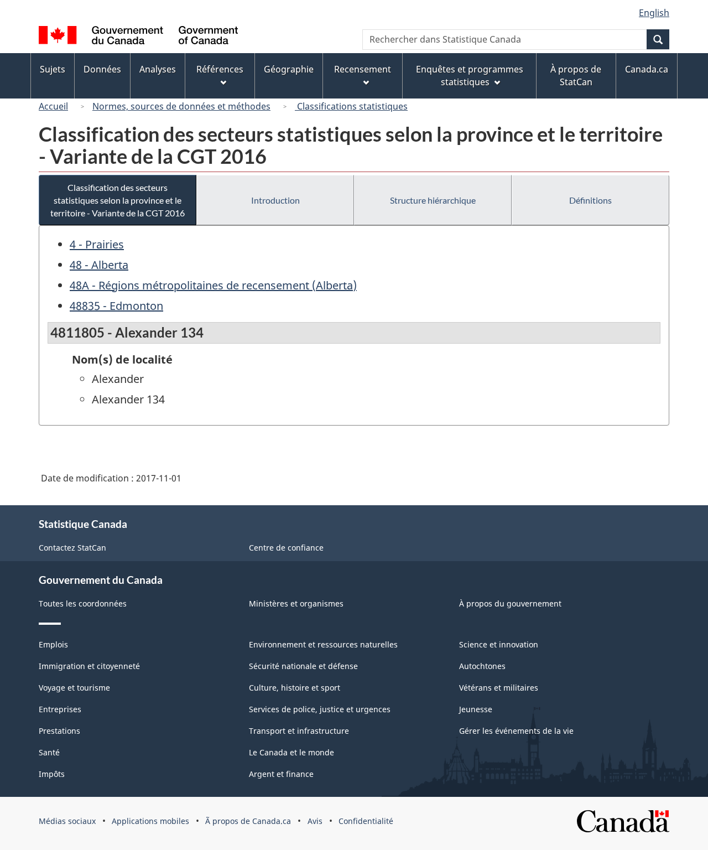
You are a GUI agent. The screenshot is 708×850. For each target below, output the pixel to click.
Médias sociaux (67, 821)
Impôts (52, 774)
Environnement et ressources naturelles (323, 644)
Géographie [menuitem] (289, 69)
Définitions (590, 200)
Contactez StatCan (72, 547)
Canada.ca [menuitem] (646, 69)
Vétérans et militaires (498, 687)
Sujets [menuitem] (52, 69)
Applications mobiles (150, 821)
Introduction (275, 200)
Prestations (59, 730)
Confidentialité (366, 821)
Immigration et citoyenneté (89, 666)
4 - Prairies (97, 244)
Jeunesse (475, 709)
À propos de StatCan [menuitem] (575, 75)
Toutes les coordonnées (83, 603)
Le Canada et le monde (291, 752)
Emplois (53, 644)
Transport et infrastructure (299, 730)
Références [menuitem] (219, 69)
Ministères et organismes (296, 603)
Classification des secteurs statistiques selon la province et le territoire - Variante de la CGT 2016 (117, 200)
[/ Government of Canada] (138, 37)
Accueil (53, 106)
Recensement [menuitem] (362, 69)
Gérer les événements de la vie (516, 730)
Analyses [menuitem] (157, 69)
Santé (49, 752)
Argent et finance (281, 774)
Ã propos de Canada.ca (248, 821)
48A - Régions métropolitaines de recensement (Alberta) (213, 285)
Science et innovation (498, 644)
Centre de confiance (286, 547)
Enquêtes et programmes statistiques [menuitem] (469, 75)
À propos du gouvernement (510, 603)
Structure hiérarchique (433, 200)
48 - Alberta (99, 264)
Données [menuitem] (102, 69)
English (654, 13)
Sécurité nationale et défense (303, 666)
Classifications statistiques (351, 106)
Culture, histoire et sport (294, 687)
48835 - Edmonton (116, 305)
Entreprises (60, 709)
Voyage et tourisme (74, 687)
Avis (315, 821)
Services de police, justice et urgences (320, 709)
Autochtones (482, 666)
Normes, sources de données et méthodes (181, 106)
